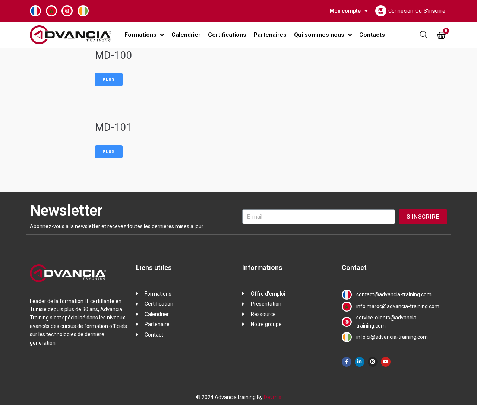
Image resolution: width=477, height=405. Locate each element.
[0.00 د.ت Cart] (441, 35)
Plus (108, 79)
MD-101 (113, 127)
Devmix (272, 397)
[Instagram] (373, 362)
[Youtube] (386, 362)
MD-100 (113, 55)
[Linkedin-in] (359, 362)
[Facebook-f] (346, 362)
